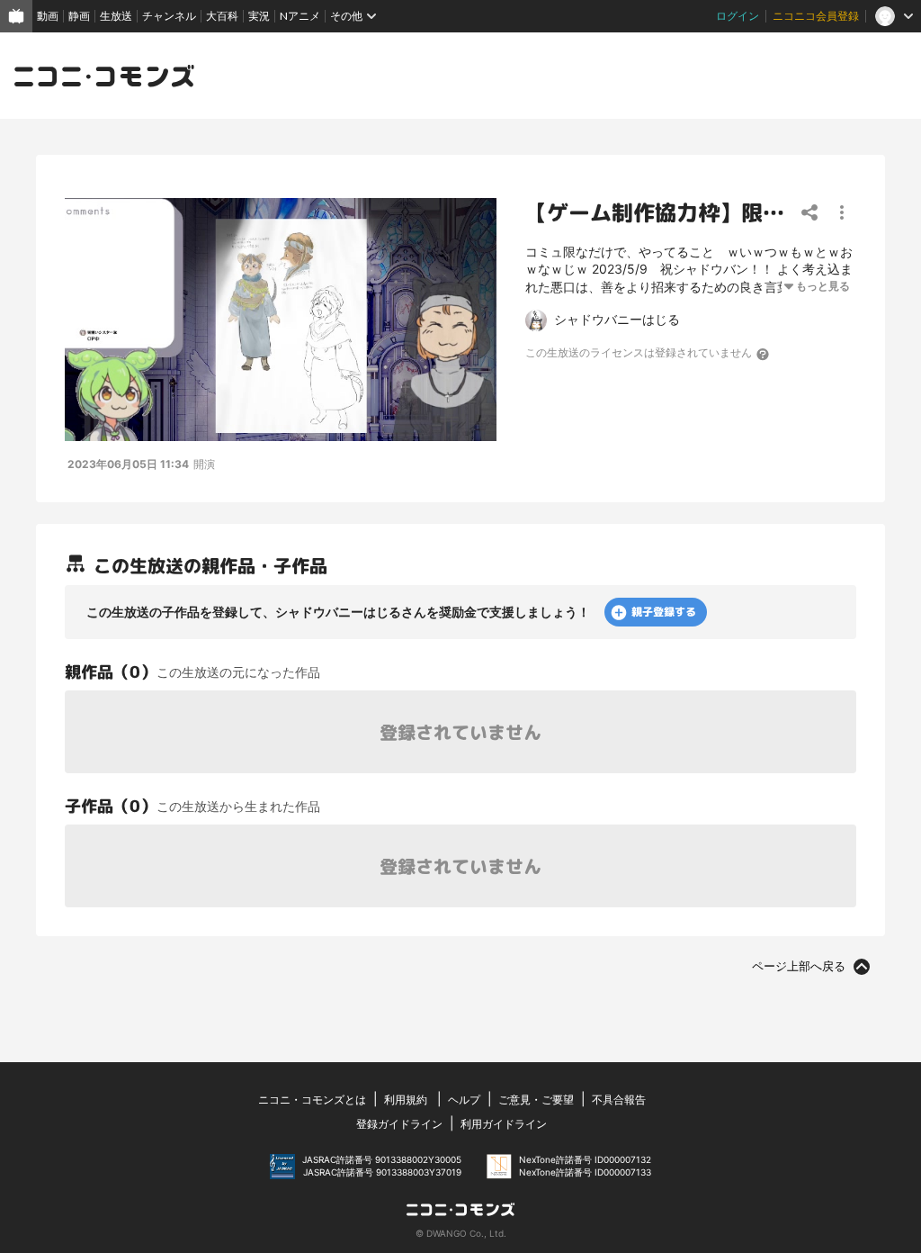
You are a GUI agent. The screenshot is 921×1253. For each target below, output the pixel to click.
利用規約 (405, 1099)
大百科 (222, 16)
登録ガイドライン (399, 1124)
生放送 (116, 16)
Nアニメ (300, 16)
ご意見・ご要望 (536, 1099)
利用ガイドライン (503, 1124)
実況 (259, 16)
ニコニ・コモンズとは (312, 1099)
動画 (47, 16)
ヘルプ (464, 1099)
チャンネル (169, 16)
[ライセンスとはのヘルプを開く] (764, 354)
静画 (79, 16)
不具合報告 (619, 1099)
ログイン (737, 16)
